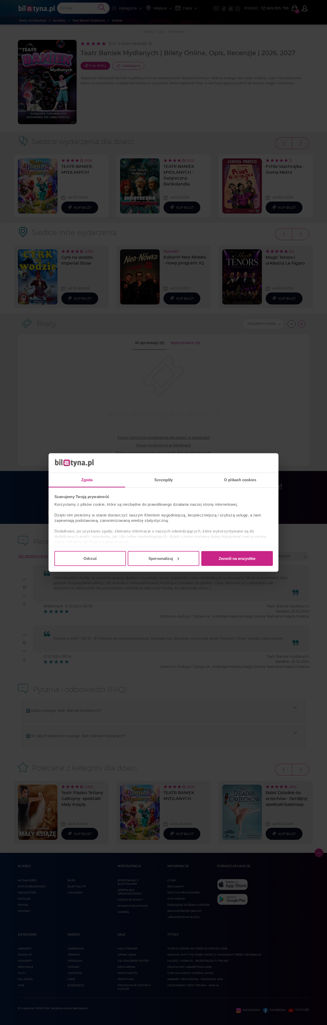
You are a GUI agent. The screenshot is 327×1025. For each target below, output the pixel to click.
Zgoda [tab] (87, 480)
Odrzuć (90, 558)
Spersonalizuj (160, 558)
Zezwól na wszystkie (237, 558)
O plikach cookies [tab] (240, 480)
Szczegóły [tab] (163, 480)
